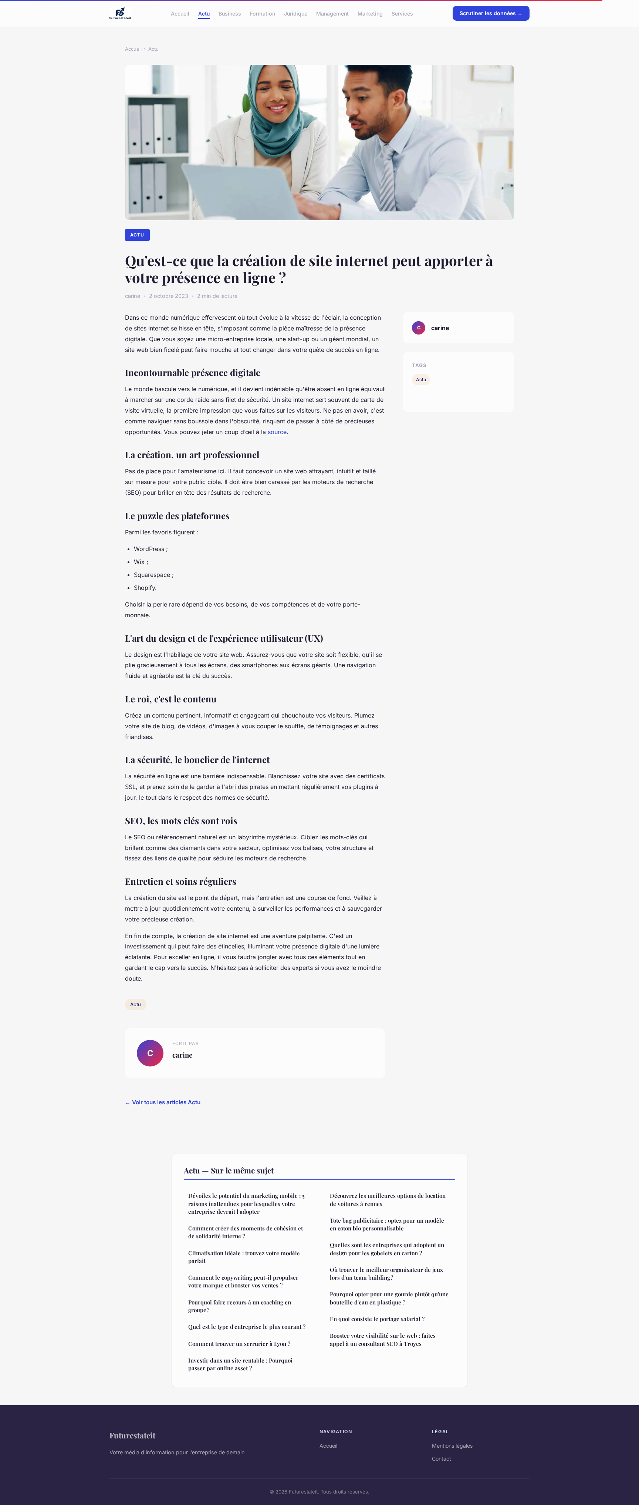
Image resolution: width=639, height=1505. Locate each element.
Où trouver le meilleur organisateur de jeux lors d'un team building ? (386, 1273)
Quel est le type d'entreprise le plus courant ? (246, 1326)
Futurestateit (132, 1435)
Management (332, 13)
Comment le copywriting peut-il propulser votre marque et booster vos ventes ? (243, 1281)
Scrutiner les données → (491, 13)
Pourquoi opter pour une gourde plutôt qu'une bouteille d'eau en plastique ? (389, 1298)
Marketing (370, 13)
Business (230, 13)
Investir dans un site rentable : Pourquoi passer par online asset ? (240, 1364)
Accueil (180, 13)
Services (402, 13)
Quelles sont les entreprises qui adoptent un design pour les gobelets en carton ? (387, 1248)
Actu (204, 13)
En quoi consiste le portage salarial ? (377, 1319)
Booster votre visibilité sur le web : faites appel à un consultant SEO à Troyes (383, 1339)
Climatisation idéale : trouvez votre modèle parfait (244, 1256)
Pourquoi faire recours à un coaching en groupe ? (239, 1306)
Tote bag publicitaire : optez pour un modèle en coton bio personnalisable (387, 1224)
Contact (441, 1458)
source (277, 432)
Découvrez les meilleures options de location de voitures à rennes (388, 1199)
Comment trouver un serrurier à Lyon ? (239, 1343)
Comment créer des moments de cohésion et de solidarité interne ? (245, 1232)
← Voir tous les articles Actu (162, 1102)
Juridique (295, 13)
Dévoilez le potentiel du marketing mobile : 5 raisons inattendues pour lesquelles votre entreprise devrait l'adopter (246, 1203)
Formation (262, 13)
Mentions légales (452, 1445)
